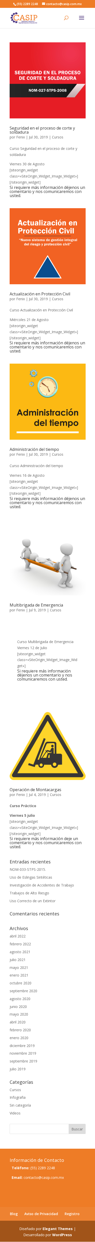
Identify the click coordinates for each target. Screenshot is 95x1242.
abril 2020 (18, 1022)
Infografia (18, 1097)
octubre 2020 (20, 983)
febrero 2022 (20, 944)
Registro (72, 1213)
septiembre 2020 (23, 990)
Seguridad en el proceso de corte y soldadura (42, 130)
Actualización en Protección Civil (40, 294)
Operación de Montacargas (35, 789)
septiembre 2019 (23, 1061)
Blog (14, 1213)
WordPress (62, 1234)
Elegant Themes (58, 1228)
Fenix (20, 137)
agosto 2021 (20, 951)
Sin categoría (20, 1105)
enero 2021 (19, 975)
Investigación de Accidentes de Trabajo (42, 885)
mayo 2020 (19, 1014)
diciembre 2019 (22, 1045)
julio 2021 (18, 959)
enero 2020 (19, 1037)
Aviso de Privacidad (41, 1213)
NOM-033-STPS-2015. (28, 869)
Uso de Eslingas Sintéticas (31, 877)
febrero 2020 (20, 1029)
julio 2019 (18, 1069)
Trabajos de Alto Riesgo (29, 893)
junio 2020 (18, 1006)
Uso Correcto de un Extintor (32, 900)
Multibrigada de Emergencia (36, 605)
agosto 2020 (20, 998)
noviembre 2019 (23, 1053)
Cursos (57, 137)
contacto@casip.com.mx (44, 1177)
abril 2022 (18, 936)
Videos (15, 1113)
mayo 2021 (19, 967)
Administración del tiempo (34, 449)
